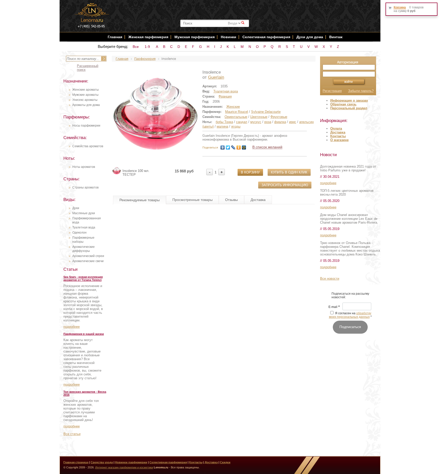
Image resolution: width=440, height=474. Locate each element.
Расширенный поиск (87, 68)
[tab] (139, 200)
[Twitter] (228, 147)
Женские (233, 107)
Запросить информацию (285, 185)
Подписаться (350, 327)
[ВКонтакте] (222, 147)
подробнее (71, 327)
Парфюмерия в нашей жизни (83, 333)
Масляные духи (83, 213)
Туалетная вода (83, 227)
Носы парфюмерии (86, 125)
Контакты (338, 136)
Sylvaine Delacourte (266, 112)
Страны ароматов (85, 187)
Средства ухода (102, 462)
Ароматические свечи (88, 261)
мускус (255, 122)
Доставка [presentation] (258, 200)
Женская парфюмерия (148, 37)
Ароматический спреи (88, 256)
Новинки (229, 37)
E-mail (334, 307)
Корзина (400, 7)
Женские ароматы (85, 89)
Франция (225, 96)
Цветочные (258, 117)
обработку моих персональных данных (350, 315)
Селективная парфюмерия (266, 37)
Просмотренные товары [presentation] (192, 200)
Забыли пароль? (361, 91)
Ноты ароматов (83, 167)
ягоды (235, 126)
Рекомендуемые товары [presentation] (139, 200)
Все (136, 47)
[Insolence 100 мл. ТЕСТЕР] (116, 174)
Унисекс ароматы (85, 100)
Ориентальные (236, 117)
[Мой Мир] (244, 147)
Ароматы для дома (86, 105)
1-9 (147, 47)
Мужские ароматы (85, 95)
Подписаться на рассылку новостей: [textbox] (350, 295)
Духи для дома (309, 37)
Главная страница (75, 462)
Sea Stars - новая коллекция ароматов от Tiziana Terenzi (83, 278)
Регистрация (332, 91)
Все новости (329, 278)
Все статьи (71, 434)
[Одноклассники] (238, 147)
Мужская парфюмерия (194, 37)
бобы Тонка (224, 122)
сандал (241, 122)
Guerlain (216, 77)
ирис (292, 122)
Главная (115, 37)
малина (222, 126)
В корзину (250, 172)
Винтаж (335, 37)
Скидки (225, 462)
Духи (75, 208)
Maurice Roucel (236, 112)
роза (267, 122)
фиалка (280, 122)
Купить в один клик (289, 172)
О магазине (339, 140)
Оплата (336, 128)
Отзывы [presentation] (231, 200)
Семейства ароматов (87, 146)
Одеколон (79, 232)
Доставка (337, 132)
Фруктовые (278, 117)
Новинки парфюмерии (131, 462)
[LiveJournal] (233, 147)
